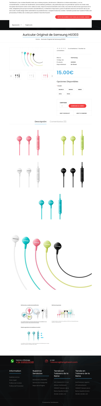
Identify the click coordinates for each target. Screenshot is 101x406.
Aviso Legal (12, 380)
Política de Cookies (15, 383)
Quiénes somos (14, 377)
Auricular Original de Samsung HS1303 (53, 39)
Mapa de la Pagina (39, 385)
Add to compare (81, 113)
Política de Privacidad (16, 386)
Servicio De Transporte (40, 383)
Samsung (74, 58)
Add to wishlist (65, 113)
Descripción (40, 121)
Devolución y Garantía (40, 380)
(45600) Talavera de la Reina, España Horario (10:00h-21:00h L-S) (61, 391)
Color (60, 86)
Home (38, 39)
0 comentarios (72, 48)
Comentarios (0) (58, 121)
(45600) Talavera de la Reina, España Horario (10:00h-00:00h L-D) (82, 391)
